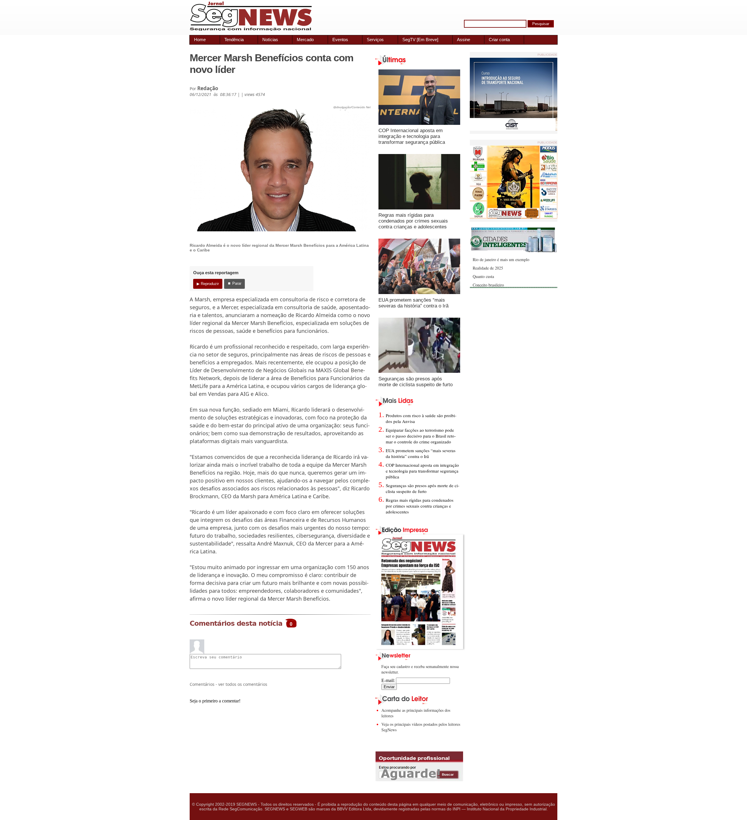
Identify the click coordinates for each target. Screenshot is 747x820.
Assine (463, 39)
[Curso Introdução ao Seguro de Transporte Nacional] (513, 129)
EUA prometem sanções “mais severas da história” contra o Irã (413, 303)
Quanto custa (483, 276)
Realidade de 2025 (488, 268)
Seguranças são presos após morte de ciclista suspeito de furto (415, 381)
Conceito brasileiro (488, 285)
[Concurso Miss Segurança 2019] (513, 216)
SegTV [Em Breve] (420, 39)
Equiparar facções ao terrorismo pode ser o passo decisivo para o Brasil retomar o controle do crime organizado (421, 436)
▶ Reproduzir (208, 284)
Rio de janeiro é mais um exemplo (501, 259)
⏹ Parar (234, 283)
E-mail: (388, 680)
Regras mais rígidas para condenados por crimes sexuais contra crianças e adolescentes (413, 221)
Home (200, 39)
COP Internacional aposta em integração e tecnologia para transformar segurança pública (411, 136)
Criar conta (499, 39)
